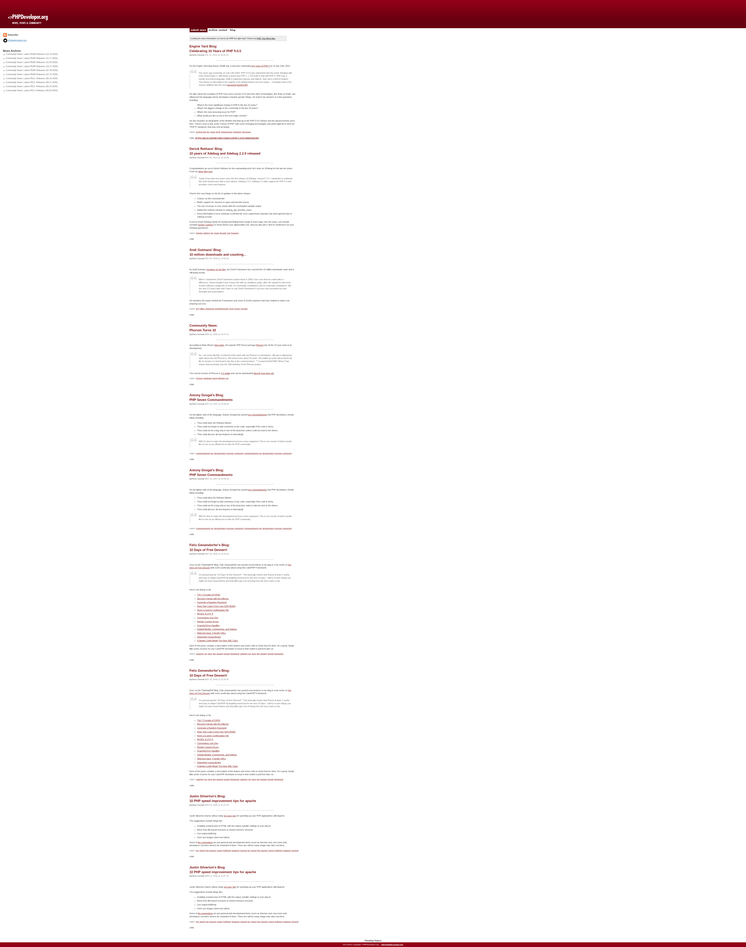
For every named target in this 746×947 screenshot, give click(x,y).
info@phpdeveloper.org (392, 945)
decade (223, 233)
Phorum (259, 345)
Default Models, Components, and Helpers (217, 629)
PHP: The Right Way (266, 38)
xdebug (206, 233)
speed (202, 850)
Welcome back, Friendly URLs (211, 633)
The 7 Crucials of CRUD (208, 595)
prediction (237, 132)
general (243, 850)
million (202, 309)
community (239, 453)
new (229, 233)
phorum (199, 378)
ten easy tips (230, 816)
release (199, 233)
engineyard (201, 132)
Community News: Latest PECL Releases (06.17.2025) (32, 82)
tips (214, 654)
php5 (218, 132)
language (246, 132)
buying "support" (206, 225)
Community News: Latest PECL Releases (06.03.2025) (32, 90)
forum (214, 378)
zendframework (221, 309)
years (212, 132)
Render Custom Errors (208, 621)
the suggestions (205, 842)
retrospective (226, 132)
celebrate (207, 378)
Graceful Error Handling (208, 625)
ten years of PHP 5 (261, 66)
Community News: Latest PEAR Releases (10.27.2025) (32, 66)
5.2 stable (225, 373)
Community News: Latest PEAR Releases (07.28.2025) (32, 70)
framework (234, 654)
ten (208, 132)
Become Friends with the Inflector (213, 598)
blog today (219, 345)
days (210, 654)
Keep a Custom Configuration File (213, 610)
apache (212, 850)
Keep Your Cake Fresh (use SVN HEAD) (216, 606)
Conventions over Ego (207, 617)
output (220, 850)
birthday (221, 378)
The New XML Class (228, 640)
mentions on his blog (216, 269)
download (210, 309)
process (230, 453)
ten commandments (257, 415)
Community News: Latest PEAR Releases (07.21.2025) (32, 74)
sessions (236, 850)
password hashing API (237, 85)
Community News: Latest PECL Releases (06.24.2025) (32, 78)
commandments (203, 453)
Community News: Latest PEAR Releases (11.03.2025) (32, 62)
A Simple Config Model (207, 640)
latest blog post (205, 171)
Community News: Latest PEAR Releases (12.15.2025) (32, 54)
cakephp (200, 654)
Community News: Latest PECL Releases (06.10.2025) (32, 86)
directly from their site (264, 373)
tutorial (227, 654)
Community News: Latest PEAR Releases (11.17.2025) (32, 58)
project (237, 309)
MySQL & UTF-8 (205, 614)
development (220, 453)
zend (231, 309)
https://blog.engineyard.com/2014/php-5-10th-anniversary (227, 138)
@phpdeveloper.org (17, 40)
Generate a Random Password (212, 602)
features (235, 233)
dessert (219, 654)
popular (244, 309)
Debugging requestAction (209, 637)
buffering (227, 850)
